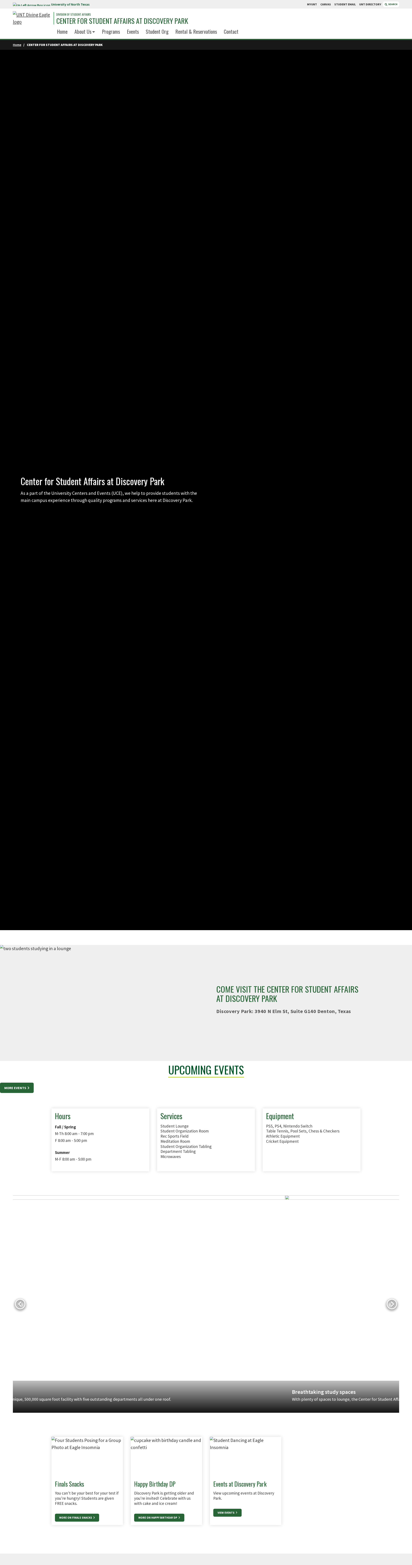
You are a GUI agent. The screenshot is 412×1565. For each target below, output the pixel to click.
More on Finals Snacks (76, 1517)
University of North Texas (70, 4)
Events (133, 31)
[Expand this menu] (93, 32)
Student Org (157, 31)
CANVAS (325, 4)
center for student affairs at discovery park (122, 20)
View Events (226, 1513)
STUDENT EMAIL (345, 4)
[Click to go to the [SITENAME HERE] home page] (32, 18)
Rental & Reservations (196, 31)
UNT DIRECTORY (370, 4)
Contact (231, 31)
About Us (82, 31)
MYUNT (312, 4)
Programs (111, 31)
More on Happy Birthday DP (158, 1517)
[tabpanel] (206, 1304)
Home (62, 31)
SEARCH (392, 4)
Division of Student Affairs (73, 14)
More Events (15, 1088)
